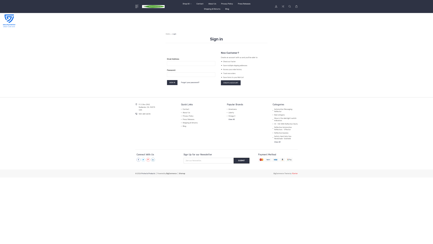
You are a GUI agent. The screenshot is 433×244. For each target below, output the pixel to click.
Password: (171, 70)
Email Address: (173, 59)
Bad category (279, 115)
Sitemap (182, 174)
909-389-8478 (144, 114)
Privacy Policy (227, 4)
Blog (227, 9)
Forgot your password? (190, 82)
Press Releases (244, 4)
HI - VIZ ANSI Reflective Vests (286, 124)
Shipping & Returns (212, 9)
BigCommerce (171, 174)
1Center (295, 174)
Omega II (231, 116)
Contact (199, 4)
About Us (212, 4)
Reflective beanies (281, 133)
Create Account (230, 83)
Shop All (186, 4)
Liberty (231, 113)
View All (231, 119)
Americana (232, 109)
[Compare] (283, 7)
